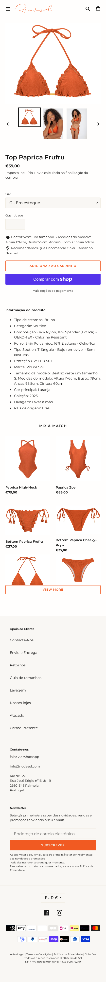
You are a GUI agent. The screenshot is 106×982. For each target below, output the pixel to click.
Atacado (17, 715)
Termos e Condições (39, 954)
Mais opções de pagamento (53, 290)
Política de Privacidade (68, 954)
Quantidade (14, 215)
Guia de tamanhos (25, 677)
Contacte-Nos (22, 640)
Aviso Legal (17, 954)
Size (8, 194)
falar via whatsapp (24, 757)
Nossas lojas (20, 703)
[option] (29, 117)
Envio (38, 173)
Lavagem (18, 690)
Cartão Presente (24, 728)
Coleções (90, 954)
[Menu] (8, 8)
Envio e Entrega (23, 652)
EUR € (51, 897)
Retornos (18, 665)
